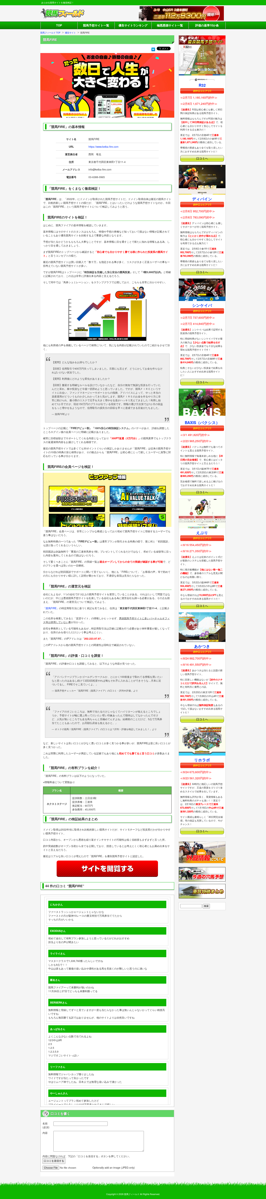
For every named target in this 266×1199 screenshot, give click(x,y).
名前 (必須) (46, 1125)
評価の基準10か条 (207, 25)
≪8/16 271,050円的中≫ (196, 551)
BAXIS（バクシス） (202, 422)
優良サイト (70, 32)
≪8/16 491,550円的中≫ (196, 664)
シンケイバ (202, 305)
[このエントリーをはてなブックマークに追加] (153, 49)
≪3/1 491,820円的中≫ (195, 435)
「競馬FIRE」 (51, 608)
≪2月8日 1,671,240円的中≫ (198, 104)
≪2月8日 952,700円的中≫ (197, 211)
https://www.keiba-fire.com (103, 146)
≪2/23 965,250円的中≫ (196, 441)
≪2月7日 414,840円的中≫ (197, 324)
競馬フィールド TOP (50, 32)
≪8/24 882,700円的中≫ (196, 658)
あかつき (202, 646)
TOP (59, 25)
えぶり (202, 532)
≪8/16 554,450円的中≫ (196, 545)
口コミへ (202, 158)
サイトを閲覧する (107, 869)
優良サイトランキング (133, 25)
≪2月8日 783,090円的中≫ (197, 217)
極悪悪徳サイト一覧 (170, 25)
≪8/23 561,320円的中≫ (196, 778)
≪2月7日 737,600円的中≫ (197, 317)
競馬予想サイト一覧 (96, 25)
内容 (45, 1133)
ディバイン (202, 198)
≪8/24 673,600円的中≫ (196, 772)
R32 (202, 85)
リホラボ (202, 759)
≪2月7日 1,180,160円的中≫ (198, 97)
